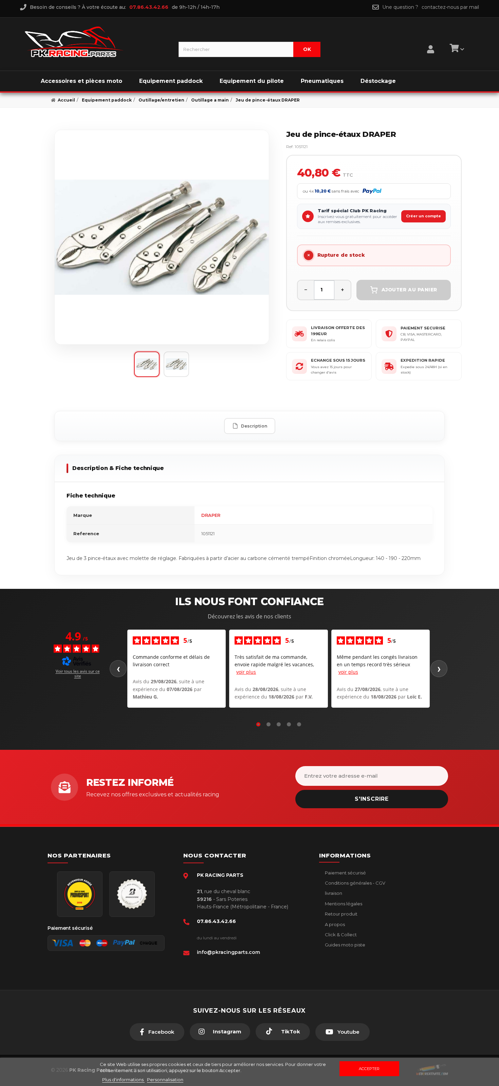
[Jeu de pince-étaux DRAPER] (162, 237)
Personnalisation (165, 1079)
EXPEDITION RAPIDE (423, 360)
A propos (334, 924)
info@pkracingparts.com (228, 952)
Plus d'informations (123, 1079)
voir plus (246, 672)
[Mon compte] (431, 41)
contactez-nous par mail (450, 7)
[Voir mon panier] (455, 49)
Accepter (369, 1068)
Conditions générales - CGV (354, 883)
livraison (333, 893)
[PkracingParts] (96, 41)
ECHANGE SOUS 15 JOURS (338, 360)
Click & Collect (340, 934)
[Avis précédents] (118, 668)
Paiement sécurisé (345, 872)
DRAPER (210, 515)
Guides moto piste (344, 944)
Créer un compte (423, 216)
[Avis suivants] (438, 668)
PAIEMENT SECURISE (423, 328)
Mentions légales (343, 903)
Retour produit (340, 914)
